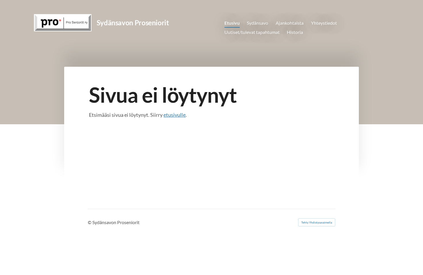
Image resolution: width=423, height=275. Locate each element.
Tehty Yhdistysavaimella (316, 222)
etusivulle (174, 115)
